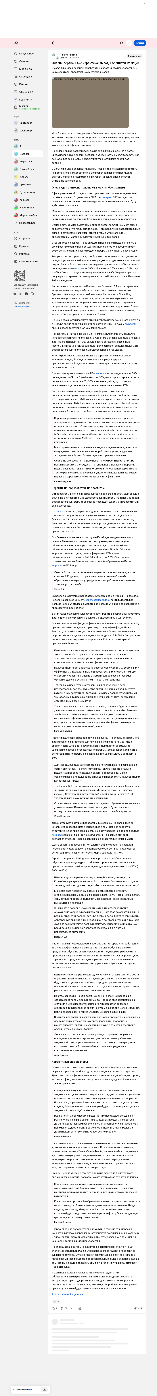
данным (60, 511)
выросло (78, 268)
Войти (140, 42)
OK (44, 1389)
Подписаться (134, 56)
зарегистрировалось (97, 599)
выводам (130, 323)
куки (30, 1389)
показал (57, 834)
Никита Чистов (68, 54)
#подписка (76, 1294)
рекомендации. (22, 306)
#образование (60, 1294)
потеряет (107, 197)
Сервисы (64, 58)
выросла (101, 373)
